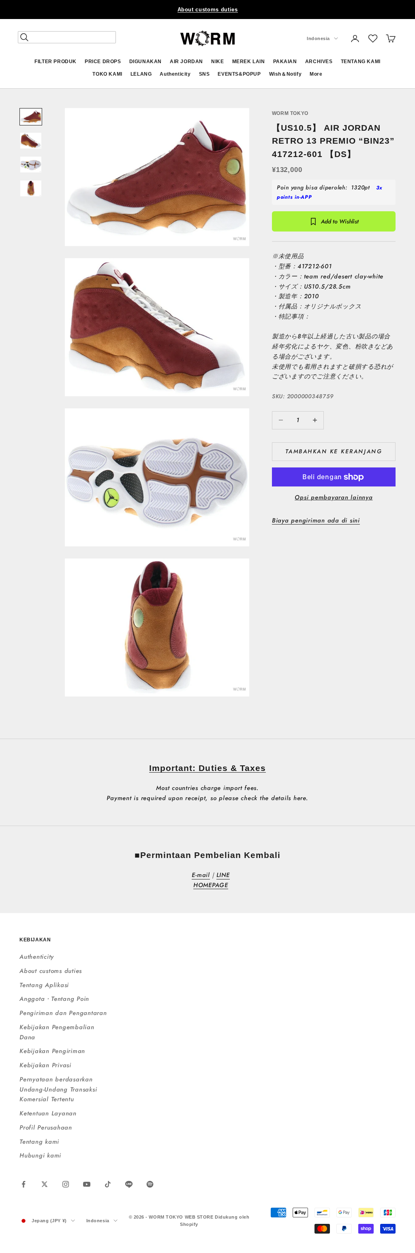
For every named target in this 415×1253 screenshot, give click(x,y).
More (316, 74)
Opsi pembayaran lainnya (333, 497)
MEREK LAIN (248, 61)
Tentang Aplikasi (44, 985)
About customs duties (208, 9)
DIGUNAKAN (145, 61)
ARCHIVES (319, 61)
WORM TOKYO (290, 113)
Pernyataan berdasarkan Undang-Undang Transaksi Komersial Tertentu (58, 1089)
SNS (204, 74)
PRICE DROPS (103, 61)
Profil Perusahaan (45, 1127)
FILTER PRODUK (55, 61)
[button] (373, 38)
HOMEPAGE (210, 885)
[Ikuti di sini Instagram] (66, 1184)
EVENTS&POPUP (239, 74)
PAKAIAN (285, 61)
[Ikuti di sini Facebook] (23, 1184)
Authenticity (175, 74)
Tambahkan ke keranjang (333, 451)
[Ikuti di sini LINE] (129, 1184)
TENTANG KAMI (361, 61)
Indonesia (318, 38)
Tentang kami (39, 1141)
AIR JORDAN (186, 61)
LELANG (141, 74)
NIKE (217, 61)
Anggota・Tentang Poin (54, 998)
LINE (223, 875)
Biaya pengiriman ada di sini (316, 520)
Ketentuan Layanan (48, 1113)
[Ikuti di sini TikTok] (108, 1184)
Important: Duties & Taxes (207, 768)
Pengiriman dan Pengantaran (63, 1013)
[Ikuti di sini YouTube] (87, 1184)
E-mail (201, 875)
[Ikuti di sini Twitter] (45, 1184)
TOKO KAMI (107, 74)
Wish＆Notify (285, 74)
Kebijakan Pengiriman (52, 1051)
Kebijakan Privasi (45, 1065)
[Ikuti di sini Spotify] (150, 1184)
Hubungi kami (40, 1155)
